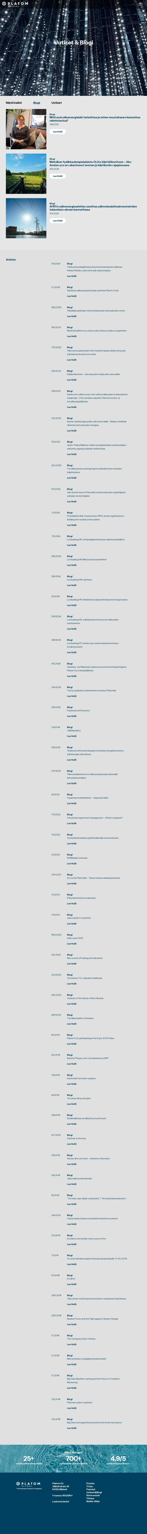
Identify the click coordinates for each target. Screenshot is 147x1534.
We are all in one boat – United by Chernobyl (88, 1158)
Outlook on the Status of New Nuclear (85, 998)
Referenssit (93, 1495)
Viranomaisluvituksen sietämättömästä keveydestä (92, 1218)
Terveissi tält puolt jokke (79, 1098)
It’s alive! (71, 1278)
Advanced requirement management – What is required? (95, 817)
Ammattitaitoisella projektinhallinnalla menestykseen (93, 838)
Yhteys (90, 1498)
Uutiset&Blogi (94, 1492)
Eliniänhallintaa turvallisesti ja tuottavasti (86, 1118)
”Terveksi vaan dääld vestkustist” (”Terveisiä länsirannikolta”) (96, 1198)
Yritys (89, 1486)
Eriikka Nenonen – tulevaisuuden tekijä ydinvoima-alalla (93, 374)
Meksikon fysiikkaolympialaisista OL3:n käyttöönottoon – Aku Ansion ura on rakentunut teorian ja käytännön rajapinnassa (90, 163)
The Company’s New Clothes (81, 1338)
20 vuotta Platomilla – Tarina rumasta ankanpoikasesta (93, 878)
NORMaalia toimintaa (77, 858)
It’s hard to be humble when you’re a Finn (86, 1238)
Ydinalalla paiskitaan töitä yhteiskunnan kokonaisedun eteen (96, 310)
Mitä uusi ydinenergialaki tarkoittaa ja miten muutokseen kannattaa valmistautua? (95, 119)
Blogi (36, 102)
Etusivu (90, 1483)
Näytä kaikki (14, 102)
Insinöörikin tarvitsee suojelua (81, 1078)
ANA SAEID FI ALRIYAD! (79, 918)
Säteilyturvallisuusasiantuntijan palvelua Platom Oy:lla (92, 290)
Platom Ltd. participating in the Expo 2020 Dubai (90, 1038)
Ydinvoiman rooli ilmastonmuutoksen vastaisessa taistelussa (96, 1298)
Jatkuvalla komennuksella (79, 1178)
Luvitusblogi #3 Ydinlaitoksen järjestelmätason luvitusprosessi (97, 599)
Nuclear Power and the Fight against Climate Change (92, 1318)
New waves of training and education (85, 958)
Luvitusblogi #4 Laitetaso (79, 579)
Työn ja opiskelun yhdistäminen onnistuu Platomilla (91, 690)
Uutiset (57, 102)
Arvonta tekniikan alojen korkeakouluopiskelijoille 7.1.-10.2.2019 (97, 1258)
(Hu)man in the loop (76, 1138)
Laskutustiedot (60, 1501)
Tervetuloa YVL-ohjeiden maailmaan (84, 978)
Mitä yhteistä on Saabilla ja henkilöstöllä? (86, 1358)
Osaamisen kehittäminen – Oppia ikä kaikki (87, 797)
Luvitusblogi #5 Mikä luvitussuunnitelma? (87, 559)
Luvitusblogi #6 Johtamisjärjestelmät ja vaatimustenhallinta (95, 539)
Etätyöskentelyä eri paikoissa (81, 898)
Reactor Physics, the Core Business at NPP (88, 1058)
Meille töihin (93, 1501)
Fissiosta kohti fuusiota (78, 710)
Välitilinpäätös (74, 730)
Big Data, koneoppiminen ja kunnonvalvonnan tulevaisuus (94, 1422)
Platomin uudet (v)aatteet (79, 1402)
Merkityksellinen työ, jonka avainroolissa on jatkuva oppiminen (97, 330)
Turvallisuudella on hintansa (80, 1018)
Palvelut (90, 1489)
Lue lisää (57, 131)
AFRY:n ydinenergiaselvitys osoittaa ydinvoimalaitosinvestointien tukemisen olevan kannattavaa (93, 208)
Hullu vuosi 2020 (75, 938)
